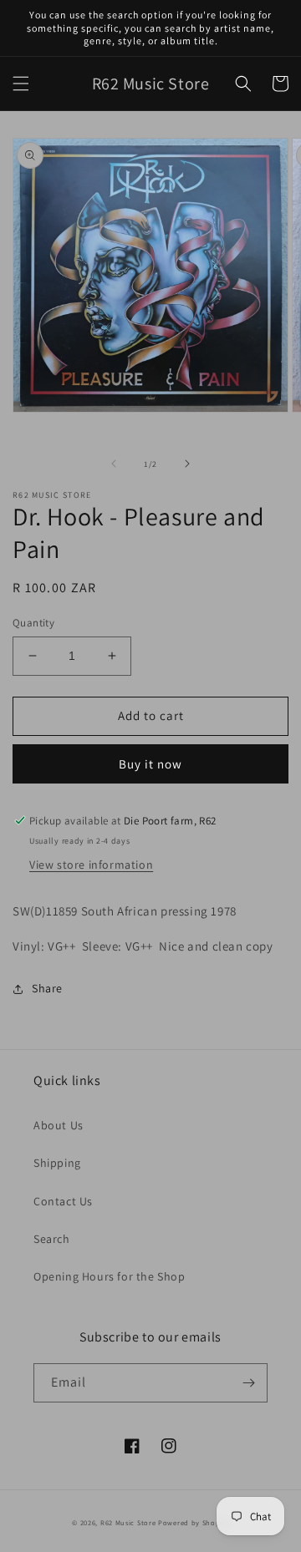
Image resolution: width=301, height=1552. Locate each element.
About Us (58, 1125)
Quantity (33, 623)
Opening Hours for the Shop (109, 1276)
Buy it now (150, 764)
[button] (21, 83)
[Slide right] (187, 463)
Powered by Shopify (193, 1522)
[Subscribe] (248, 1382)
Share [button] (47, 988)
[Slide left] (113, 463)
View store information (91, 864)
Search (51, 1238)
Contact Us (63, 1201)
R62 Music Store (128, 1522)
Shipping (57, 1162)
